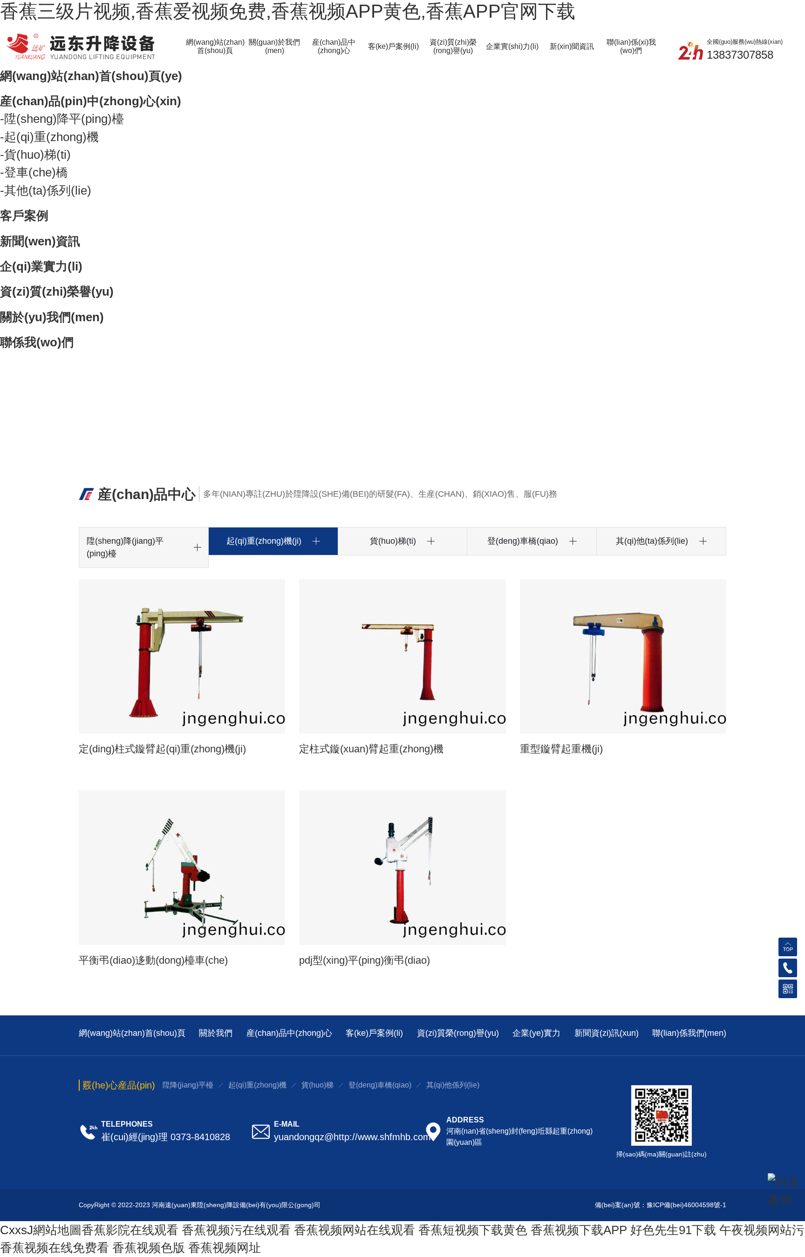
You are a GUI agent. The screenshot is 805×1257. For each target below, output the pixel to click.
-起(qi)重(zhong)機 (49, 136)
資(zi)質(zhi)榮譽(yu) (57, 291)
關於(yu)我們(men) (52, 317)
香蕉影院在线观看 (130, 1230)
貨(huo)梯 (317, 1085)
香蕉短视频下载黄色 (472, 1230)
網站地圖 (57, 1230)
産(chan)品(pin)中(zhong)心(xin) (90, 101)
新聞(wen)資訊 (40, 241)
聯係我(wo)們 (37, 342)
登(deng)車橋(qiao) (379, 1085)
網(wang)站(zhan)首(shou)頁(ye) (91, 75)
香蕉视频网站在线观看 (354, 1230)
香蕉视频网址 (224, 1247)
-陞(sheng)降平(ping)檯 (62, 118)
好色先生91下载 (673, 1230)
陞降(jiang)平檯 (188, 1085)
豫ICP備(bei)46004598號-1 (686, 1205)
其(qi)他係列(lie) (452, 1085)
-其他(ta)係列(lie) (45, 190)
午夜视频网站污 (761, 1230)
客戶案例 (24, 215)
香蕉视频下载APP (579, 1230)
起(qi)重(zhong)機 (257, 1085)
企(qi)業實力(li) (41, 266)
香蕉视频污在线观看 (236, 1230)
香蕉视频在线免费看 (54, 1247)
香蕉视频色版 (148, 1247)
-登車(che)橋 (34, 172)
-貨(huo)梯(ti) (35, 154)
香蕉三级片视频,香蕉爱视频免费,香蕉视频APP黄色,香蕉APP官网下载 (287, 11)
